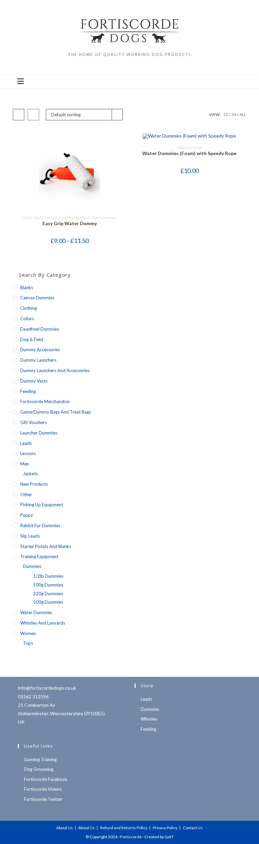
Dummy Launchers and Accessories (55, 370)
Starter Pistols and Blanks (45, 546)
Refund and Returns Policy (123, 827)
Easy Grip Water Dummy (69, 223)
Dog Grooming (38, 769)
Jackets (30, 473)
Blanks (26, 287)
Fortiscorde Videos (43, 789)
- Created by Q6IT (158, 836)
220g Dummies (48, 593)
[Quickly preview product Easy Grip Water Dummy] (124, 145)
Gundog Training (40, 759)
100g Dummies (48, 584)
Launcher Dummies (38, 432)
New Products (34, 484)
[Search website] (239, 82)
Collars (27, 318)
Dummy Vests (34, 381)
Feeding (28, 391)
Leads (26, 443)
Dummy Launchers (38, 360)
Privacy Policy (165, 827)
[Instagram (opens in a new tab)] (212, 81)
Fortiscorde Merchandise (44, 401)
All (242, 114)
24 (233, 114)
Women (28, 633)
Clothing (28, 308)
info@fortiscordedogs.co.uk (47, 688)
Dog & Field (32, 217)
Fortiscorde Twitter (43, 799)
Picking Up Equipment (41, 504)
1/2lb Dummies (48, 576)
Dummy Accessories (40, 349)
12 (225, 114)
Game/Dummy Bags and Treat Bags (55, 412)
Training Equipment (74, 217)
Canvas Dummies (37, 297)
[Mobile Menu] (20, 81)
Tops (28, 643)
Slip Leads (30, 536)
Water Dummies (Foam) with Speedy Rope (189, 153)
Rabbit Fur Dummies (40, 525)
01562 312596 (33, 696)
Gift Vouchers (33, 422)
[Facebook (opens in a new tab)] (201, 81)
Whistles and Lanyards (42, 623)
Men (24, 463)
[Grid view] (18, 114)
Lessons (28, 453)
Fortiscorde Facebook (45, 779)
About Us (64, 827)
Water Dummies (104, 217)
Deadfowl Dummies (39, 329)
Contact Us (193, 827)
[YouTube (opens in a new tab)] (223, 81)
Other (26, 494)
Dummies (49, 217)
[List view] (33, 114)
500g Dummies (48, 602)
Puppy (26, 515)
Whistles (149, 719)
